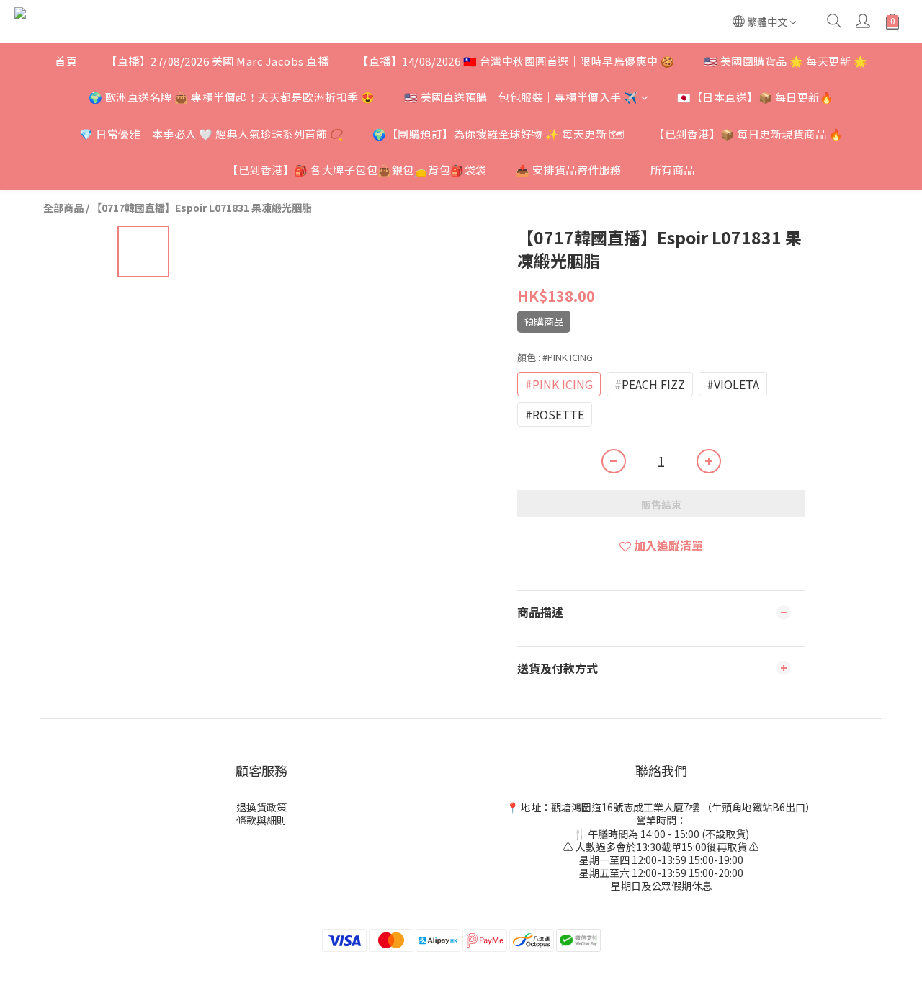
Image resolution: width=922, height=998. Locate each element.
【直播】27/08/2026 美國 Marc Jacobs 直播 (217, 60)
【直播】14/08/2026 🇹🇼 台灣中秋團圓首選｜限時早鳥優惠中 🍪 (516, 60)
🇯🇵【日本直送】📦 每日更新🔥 (755, 96)
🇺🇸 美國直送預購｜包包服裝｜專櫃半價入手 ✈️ (521, 96)
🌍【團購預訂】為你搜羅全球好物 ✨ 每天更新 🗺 (498, 133)
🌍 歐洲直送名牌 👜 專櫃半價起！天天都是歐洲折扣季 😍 (232, 96)
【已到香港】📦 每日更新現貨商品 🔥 (748, 133)
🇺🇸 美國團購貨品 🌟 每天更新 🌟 (786, 60)
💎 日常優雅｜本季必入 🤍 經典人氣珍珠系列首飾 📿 (211, 133)
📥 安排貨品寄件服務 (569, 169)
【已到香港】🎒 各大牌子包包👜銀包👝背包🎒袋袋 (357, 169)
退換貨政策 (261, 807)
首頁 (66, 60)
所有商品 (672, 169)
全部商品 (63, 207)
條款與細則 (261, 820)
